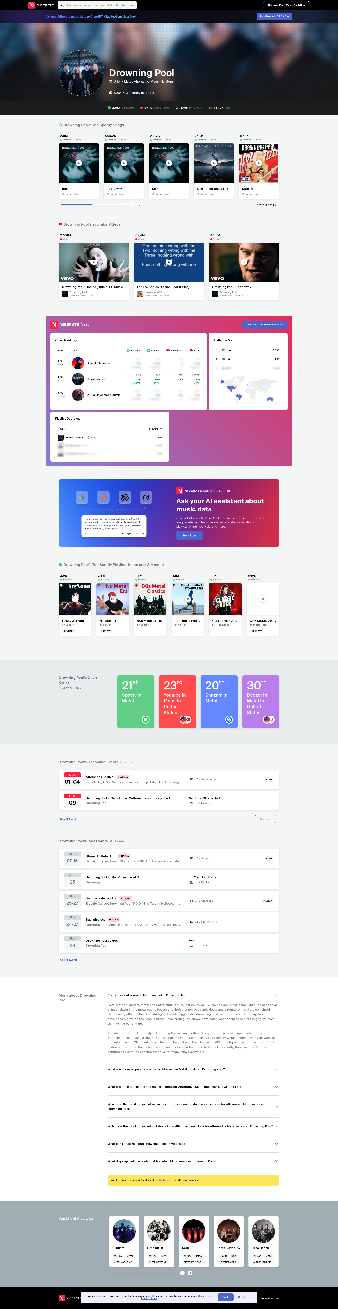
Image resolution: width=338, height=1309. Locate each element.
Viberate (41, 5)
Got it (225, 1297)
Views (196, 350)
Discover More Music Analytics (286, 5)
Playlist (61, 428)
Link (87, 437)
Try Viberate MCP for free (275, 16)
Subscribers (176, 350)
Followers (136, 350)
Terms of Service (269, 1298)
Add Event (265, 819)
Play (79, 163)
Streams (155, 350)
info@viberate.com (166, 1180)
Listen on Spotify (263, 204)
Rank (60, 350)
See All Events (68, 819)
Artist (74, 350)
